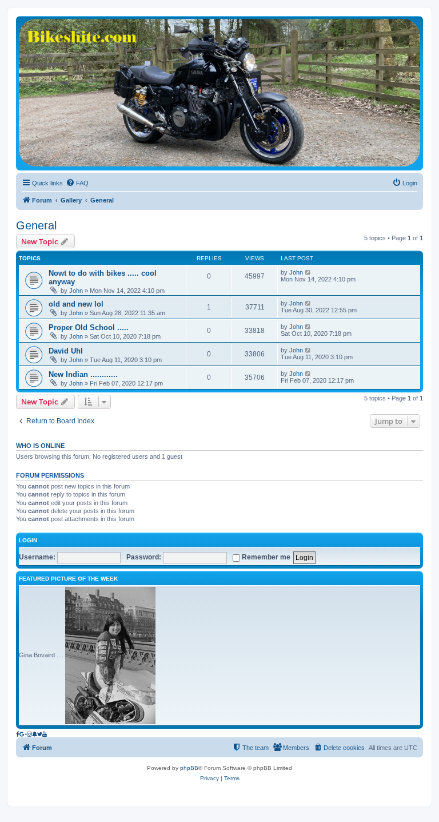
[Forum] (219, 92)
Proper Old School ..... (89, 327)
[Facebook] (17, 734)
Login (28, 540)
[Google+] (23, 734)
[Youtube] (44, 734)
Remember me (265, 557)
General (36, 225)
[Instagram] (29, 734)
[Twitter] (39, 734)
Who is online (40, 445)
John (76, 290)
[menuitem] (77, 183)
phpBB (189, 768)
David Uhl (66, 351)
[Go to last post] (308, 272)
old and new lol (76, 304)
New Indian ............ (83, 374)
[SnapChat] (34, 734)
